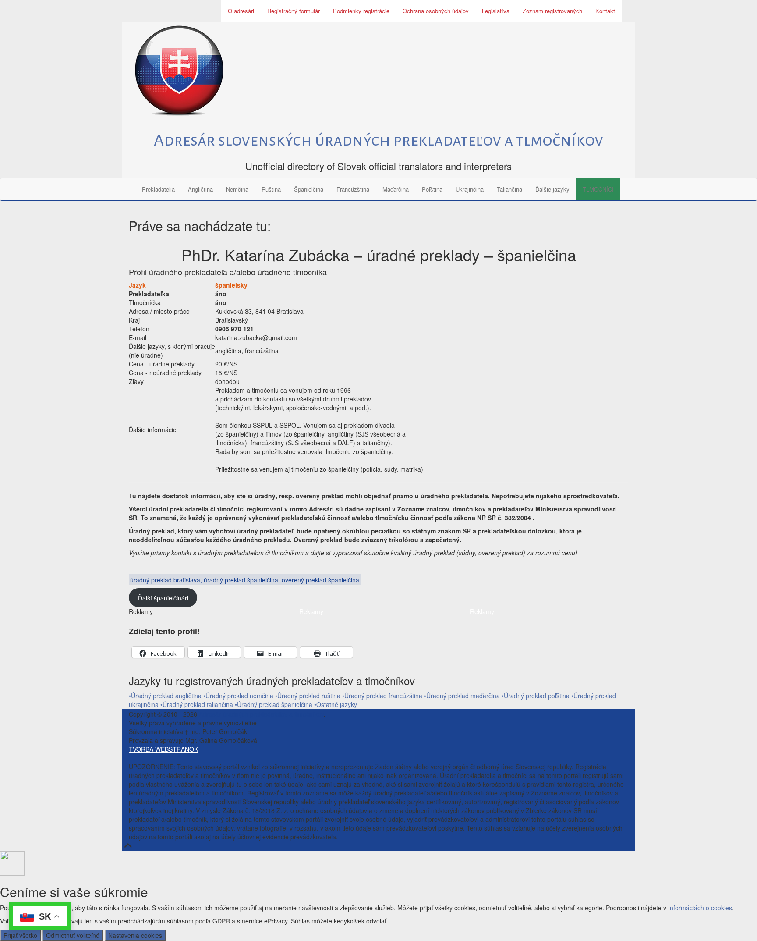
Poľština (432, 189)
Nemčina (237, 189)
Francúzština (352, 189)
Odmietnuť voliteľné (72, 935)
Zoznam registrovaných (552, 11)
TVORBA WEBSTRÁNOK (163, 749)
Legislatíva (495, 11)
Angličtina (200, 189)
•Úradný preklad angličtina (165, 695)
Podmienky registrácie (361, 11)
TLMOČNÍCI (598, 189)
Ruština (271, 189)
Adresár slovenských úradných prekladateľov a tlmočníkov (378, 140)
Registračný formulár (293, 11)
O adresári (241, 11)
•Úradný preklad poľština (536, 695)
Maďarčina (395, 189)
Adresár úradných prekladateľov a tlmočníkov (261, 714)
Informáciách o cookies (700, 907)
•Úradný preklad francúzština (382, 695)
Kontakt (605, 11)
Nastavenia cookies (135, 935)
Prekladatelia (158, 189)
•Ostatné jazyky (335, 704)
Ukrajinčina (470, 189)
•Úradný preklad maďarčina (462, 695)
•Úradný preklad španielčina (274, 704)
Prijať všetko (20, 935)
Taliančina (509, 189)
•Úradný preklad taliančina (197, 704)
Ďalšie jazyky (552, 189)
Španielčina (308, 189)
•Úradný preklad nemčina (238, 695)
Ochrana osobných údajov (436, 11)
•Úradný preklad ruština (307, 695)
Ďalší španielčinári (163, 597)
